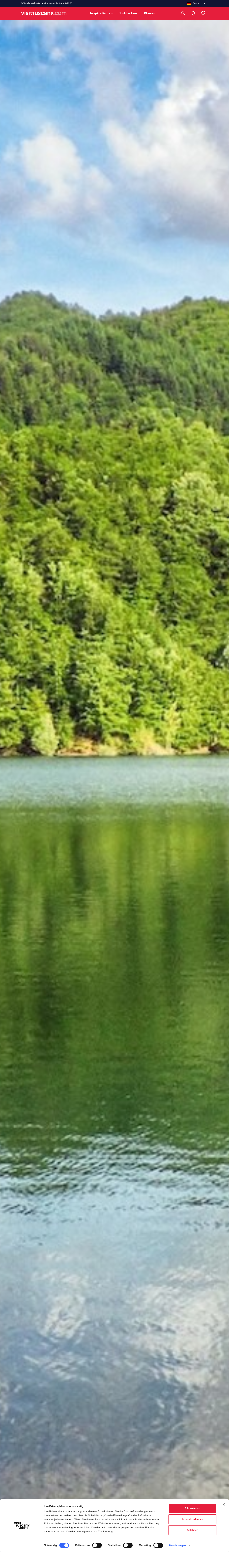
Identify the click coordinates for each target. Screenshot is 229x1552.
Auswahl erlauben (192, 1519)
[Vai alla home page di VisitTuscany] (44, 13)
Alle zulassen (192, 1508)
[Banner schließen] (224, 1504)
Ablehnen (192, 1530)
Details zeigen (177, 1545)
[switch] (97, 1545)
